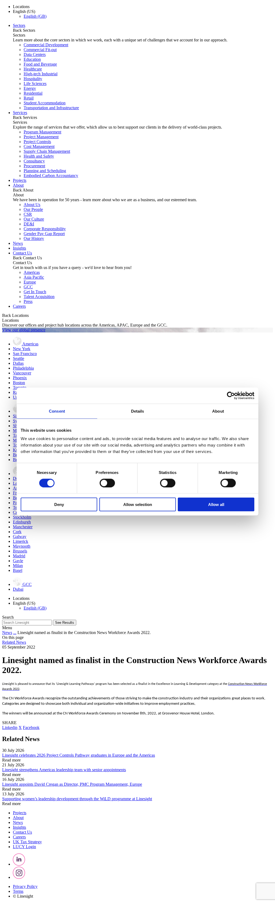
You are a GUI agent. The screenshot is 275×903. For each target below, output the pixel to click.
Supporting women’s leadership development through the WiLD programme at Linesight (77, 798)
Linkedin (9, 727)
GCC (28, 287)
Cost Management (39, 146)
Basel (17, 570)
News (18, 243)
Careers (19, 306)
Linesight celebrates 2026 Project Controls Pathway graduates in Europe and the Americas (78, 755)
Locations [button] (21, 6)
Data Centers (35, 54)
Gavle (18, 560)
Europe (30, 282)
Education (32, 59)
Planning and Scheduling (45, 170)
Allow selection (137, 504)
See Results (64, 623)
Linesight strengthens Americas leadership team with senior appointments (64, 769)
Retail (29, 98)
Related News (14, 642)
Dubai (18, 589)
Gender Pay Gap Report (44, 233)
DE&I (29, 224)
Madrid (19, 556)
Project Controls (37, 141)
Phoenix (20, 378)
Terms (18, 891)
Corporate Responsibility (45, 228)
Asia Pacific (34, 277)
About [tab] (218, 411)
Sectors (19, 25)
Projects (19, 180)
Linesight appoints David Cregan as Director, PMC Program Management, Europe (72, 784)
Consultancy (34, 161)
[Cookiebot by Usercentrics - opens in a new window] (230, 395)
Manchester (22, 527)
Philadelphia (23, 368)
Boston (19, 382)
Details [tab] (137, 411)
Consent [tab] (57, 411)
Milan (18, 565)
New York (21, 348)
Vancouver (22, 373)
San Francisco (25, 353)
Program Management (42, 132)
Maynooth (21, 546)
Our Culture (34, 219)
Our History (34, 238)
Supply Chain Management (47, 151)
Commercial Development (46, 45)
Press (28, 301)
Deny (59, 504)
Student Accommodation (45, 103)
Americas (32, 272)
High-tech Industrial (40, 74)
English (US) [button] (24, 11)
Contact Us (22, 253)
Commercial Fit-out (40, 49)
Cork (17, 531)
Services (20, 112)
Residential (33, 93)
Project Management (41, 136)
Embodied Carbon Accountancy (51, 175)
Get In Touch (35, 291)
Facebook (31, 727)
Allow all (216, 504)
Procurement (34, 166)
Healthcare (33, 69)
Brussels (20, 551)
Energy (30, 88)
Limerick (20, 541)
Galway (19, 536)
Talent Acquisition (39, 296)
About (18, 185)
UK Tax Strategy (27, 842)
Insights (19, 248)
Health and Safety (39, 156)
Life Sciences (35, 83)
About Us (32, 204)
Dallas (18, 363)
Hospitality (33, 78)
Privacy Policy (25, 886)
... (14, 632)
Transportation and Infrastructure (51, 107)
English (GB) (35, 16)
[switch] (107, 483)
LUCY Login (24, 846)
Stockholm (22, 517)
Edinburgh (22, 522)
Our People (33, 209)
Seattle (18, 358)
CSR (28, 214)
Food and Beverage (40, 64)
